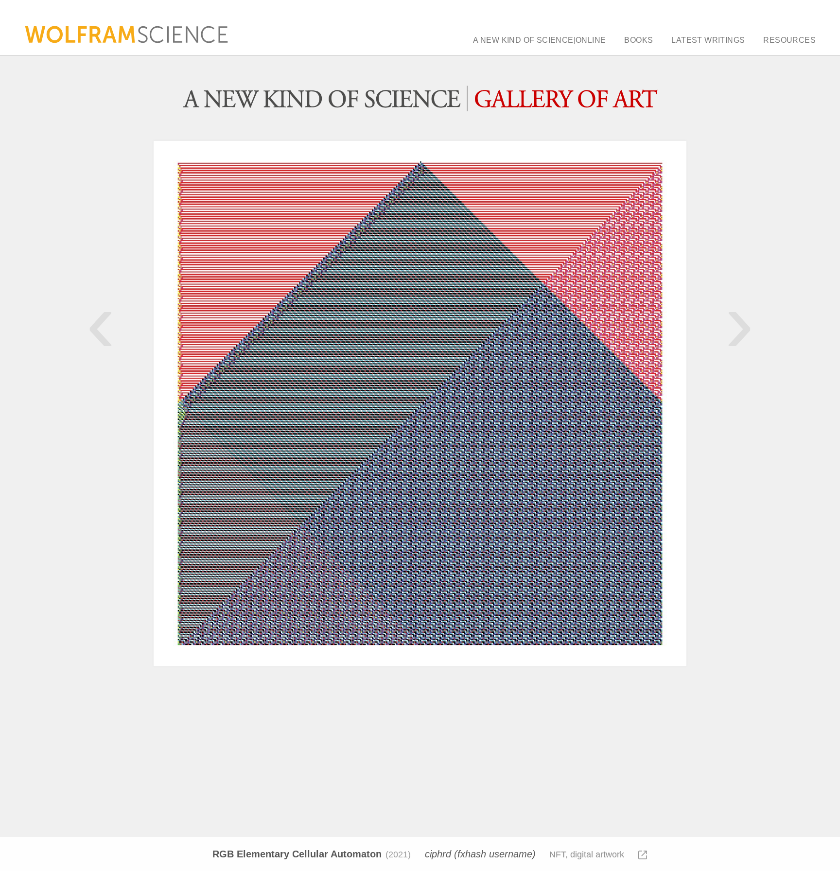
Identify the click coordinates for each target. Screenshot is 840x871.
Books (638, 40)
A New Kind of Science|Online (539, 40)
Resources (789, 40)
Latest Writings (708, 40)
